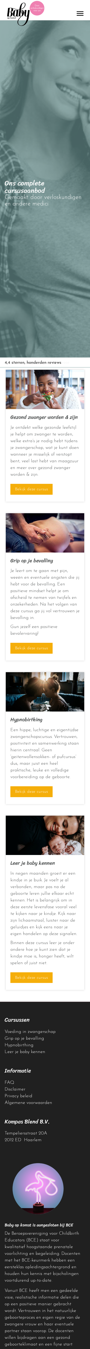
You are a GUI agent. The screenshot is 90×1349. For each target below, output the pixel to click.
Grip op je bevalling (24, 1038)
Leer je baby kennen (25, 1052)
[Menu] (80, 14)
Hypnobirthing (19, 1045)
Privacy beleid (18, 1096)
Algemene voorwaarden (28, 1102)
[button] (31, 489)
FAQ (9, 1082)
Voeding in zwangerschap (30, 1031)
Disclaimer (15, 1089)
